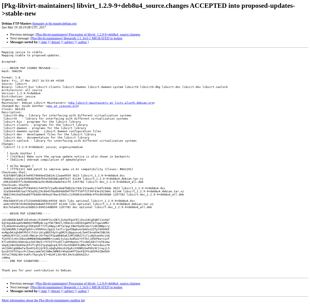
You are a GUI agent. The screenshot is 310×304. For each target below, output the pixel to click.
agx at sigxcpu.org (62, 106)
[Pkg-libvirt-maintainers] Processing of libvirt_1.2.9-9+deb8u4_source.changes (87, 34)
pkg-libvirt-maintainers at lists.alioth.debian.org (111, 102)
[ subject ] (68, 42)
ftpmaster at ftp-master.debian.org (54, 23)
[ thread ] (56, 42)
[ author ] (82, 42)
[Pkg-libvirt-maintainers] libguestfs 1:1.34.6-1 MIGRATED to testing (76, 38)
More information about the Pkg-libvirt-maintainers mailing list (43, 300)
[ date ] (44, 42)
